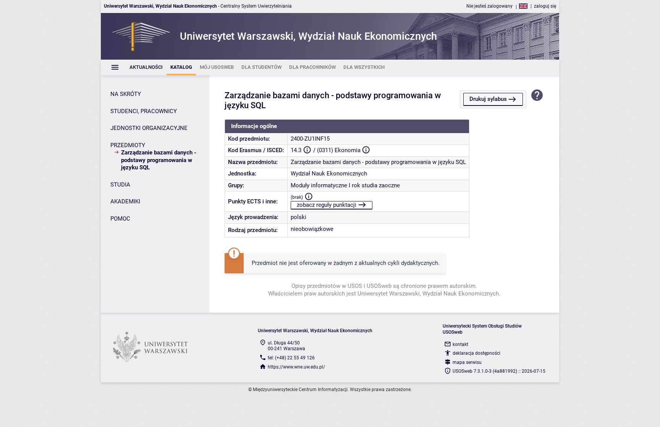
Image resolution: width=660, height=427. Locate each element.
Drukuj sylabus (488, 99)
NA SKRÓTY (125, 94)
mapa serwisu (467, 362)
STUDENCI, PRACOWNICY (143, 111)
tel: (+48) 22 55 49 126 (291, 357)
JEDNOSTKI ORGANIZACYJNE (149, 128)
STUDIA (120, 184)
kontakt (460, 344)
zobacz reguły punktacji (326, 204)
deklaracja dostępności (476, 353)
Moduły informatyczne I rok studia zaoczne (345, 185)
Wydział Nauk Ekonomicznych (329, 173)
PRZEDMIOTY (127, 145)
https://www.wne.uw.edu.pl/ (296, 367)
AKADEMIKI (125, 201)
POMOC (120, 218)
